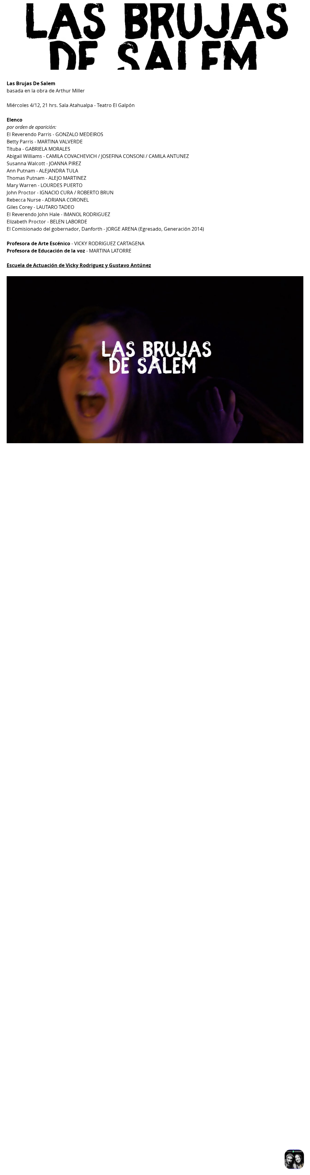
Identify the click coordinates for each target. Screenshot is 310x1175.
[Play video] (155, 359)
